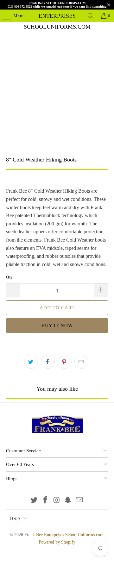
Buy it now (57, 325)
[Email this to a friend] (81, 362)
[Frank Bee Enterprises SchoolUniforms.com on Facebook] (45, 500)
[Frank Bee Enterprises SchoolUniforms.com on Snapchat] (68, 500)
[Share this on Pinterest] (65, 362)
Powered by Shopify (57, 542)
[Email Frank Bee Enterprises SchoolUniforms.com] (79, 500)
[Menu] (3, 16)
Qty (9, 277)
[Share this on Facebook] (48, 362)
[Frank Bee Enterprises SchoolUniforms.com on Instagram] (56, 500)
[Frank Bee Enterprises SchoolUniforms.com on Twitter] (34, 500)
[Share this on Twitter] (31, 362)
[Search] (91, 16)
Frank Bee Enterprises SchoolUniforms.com (57, 16)
